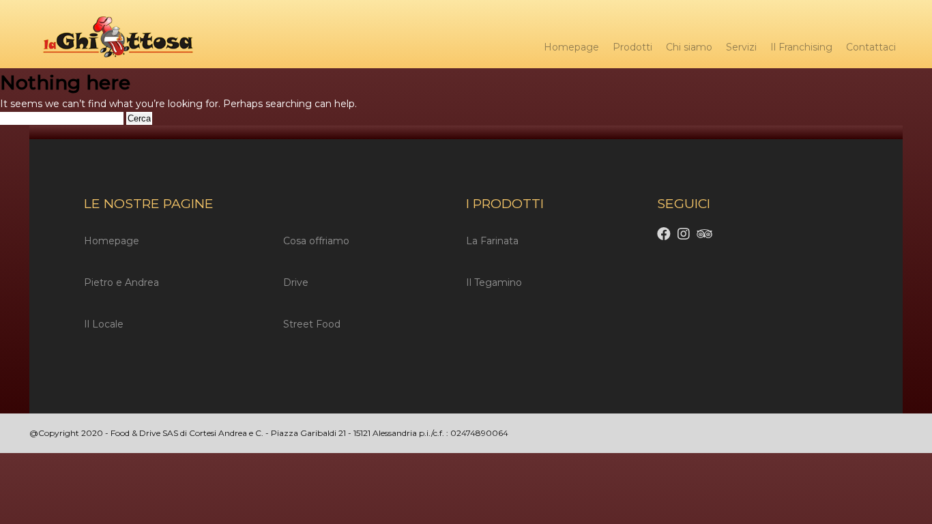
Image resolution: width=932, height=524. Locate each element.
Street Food (311, 324)
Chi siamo (689, 47)
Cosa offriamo (316, 241)
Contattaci (871, 47)
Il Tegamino (494, 282)
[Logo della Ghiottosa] (111, 38)
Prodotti (632, 47)
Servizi (741, 47)
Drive (295, 282)
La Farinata (492, 241)
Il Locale (103, 324)
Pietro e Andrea (121, 282)
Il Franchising (801, 47)
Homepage (571, 47)
